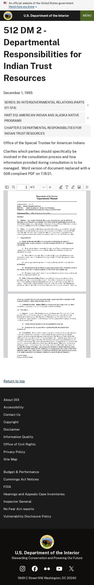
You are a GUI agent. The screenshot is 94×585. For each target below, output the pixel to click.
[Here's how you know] (47, 5)
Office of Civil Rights (19, 444)
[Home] (7, 15)
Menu (87, 15)
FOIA (7, 487)
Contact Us (12, 414)
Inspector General (17, 501)
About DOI (11, 400)
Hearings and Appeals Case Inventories (34, 494)
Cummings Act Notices (21, 479)
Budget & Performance (21, 472)
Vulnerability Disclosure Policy (27, 516)
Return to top (14, 381)
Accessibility (13, 407)
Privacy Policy (14, 452)
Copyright (11, 422)
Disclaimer (11, 429)
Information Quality (18, 437)
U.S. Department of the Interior (46, 15)
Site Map (10, 459)
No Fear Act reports (18, 509)
